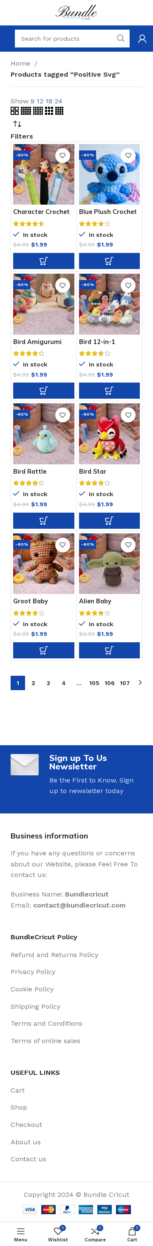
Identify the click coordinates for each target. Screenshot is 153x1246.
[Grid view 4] (59, 112)
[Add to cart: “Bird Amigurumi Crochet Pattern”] (43, 391)
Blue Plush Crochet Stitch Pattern (108, 215)
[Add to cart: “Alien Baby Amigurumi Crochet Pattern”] (109, 650)
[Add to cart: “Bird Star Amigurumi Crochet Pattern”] (109, 521)
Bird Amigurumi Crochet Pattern (38, 345)
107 (125, 683)
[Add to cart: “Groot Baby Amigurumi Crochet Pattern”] (43, 650)
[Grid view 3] (50, 112)
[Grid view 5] (27, 112)
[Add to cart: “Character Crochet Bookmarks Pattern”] (43, 261)
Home (21, 63)
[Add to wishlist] (62, 155)
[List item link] (76, 954)
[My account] (142, 38)
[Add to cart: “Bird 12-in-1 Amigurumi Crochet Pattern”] (109, 391)
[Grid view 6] (39, 112)
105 (94, 683)
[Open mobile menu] (6, 38)
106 (110, 683)
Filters (22, 136)
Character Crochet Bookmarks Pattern (43, 215)
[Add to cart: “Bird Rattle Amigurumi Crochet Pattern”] (43, 521)
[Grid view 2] (16, 112)
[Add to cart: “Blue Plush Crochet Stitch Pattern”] (109, 261)
